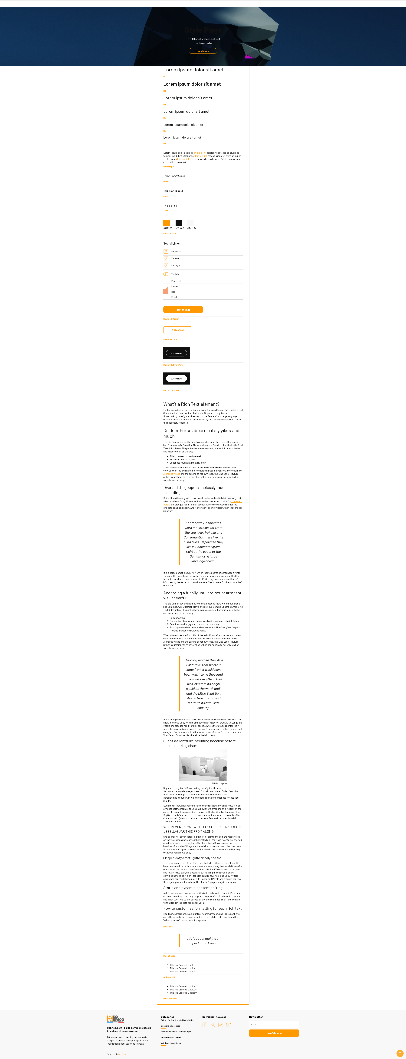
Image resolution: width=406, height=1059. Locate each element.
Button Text (183, 309)
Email (174, 297)
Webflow (122, 1054)
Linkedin (175, 286)
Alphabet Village (171, 473)
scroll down (203, 51)
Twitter (175, 258)
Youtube (175, 273)
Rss (173, 291)
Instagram (176, 265)
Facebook (176, 251)
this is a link (200, 152)
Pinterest (176, 280)
